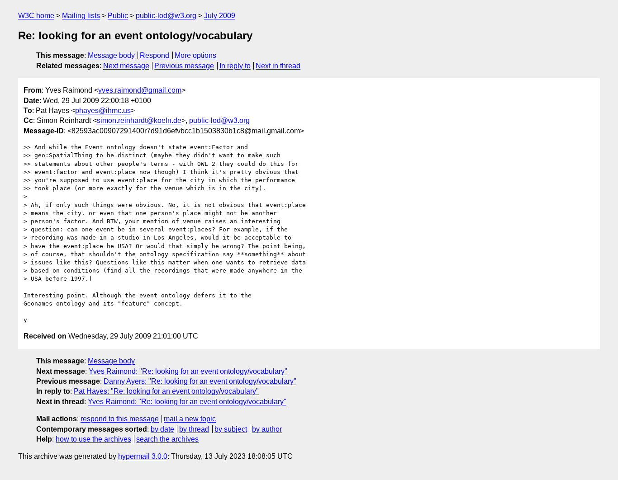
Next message (126, 66)
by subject (230, 429)
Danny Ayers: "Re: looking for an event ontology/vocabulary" (200, 381)
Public (118, 15)
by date (162, 429)
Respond (154, 55)
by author (267, 429)
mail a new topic (190, 419)
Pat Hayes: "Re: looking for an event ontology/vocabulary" (166, 391)
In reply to (235, 66)
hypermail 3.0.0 (142, 456)
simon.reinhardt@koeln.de (139, 120)
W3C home (36, 15)
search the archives (167, 439)
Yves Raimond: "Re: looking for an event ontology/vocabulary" (188, 371)
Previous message (184, 66)
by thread (194, 429)
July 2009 (219, 15)
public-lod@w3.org (166, 15)
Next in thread (278, 66)
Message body (111, 55)
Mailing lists (81, 15)
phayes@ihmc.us (103, 110)
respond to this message (120, 419)
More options (195, 55)
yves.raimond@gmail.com (139, 90)
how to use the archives (93, 439)
